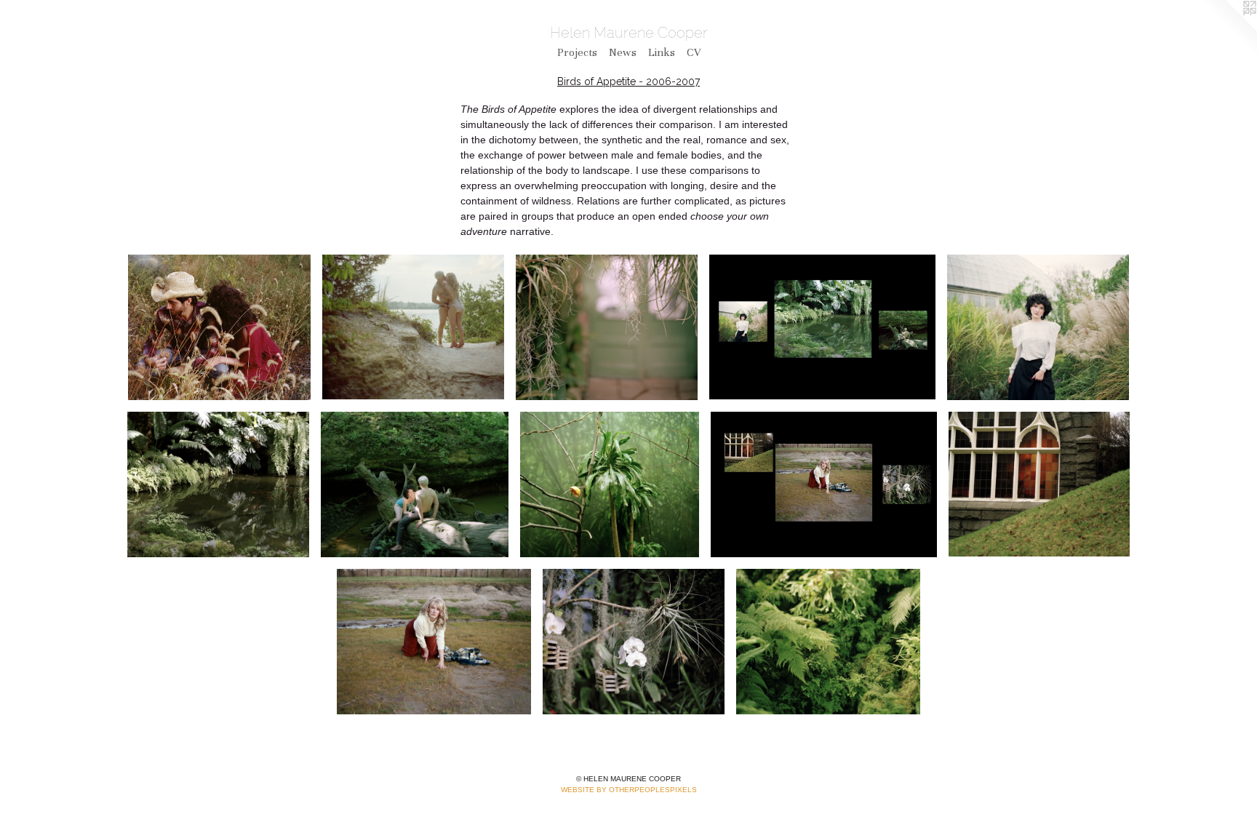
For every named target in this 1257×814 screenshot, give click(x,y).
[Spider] (607, 327)
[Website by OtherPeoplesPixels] (1228, 29)
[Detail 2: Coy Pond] (218, 484)
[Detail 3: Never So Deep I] (414, 484)
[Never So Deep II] (828, 641)
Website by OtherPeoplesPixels (629, 790)
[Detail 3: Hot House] (634, 641)
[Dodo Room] (609, 484)
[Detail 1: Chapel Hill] (1039, 484)
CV (694, 52)
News (623, 52)
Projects (577, 52)
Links (661, 52)
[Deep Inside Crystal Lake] (413, 327)
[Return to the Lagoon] (822, 327)
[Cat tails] (219, 327)
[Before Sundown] (824, 484)
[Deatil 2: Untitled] (433, 641)
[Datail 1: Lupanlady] (1038, 327)
